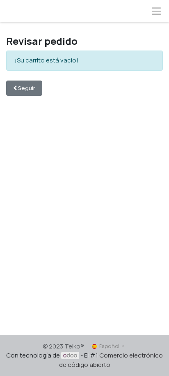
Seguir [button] (26, 88)
